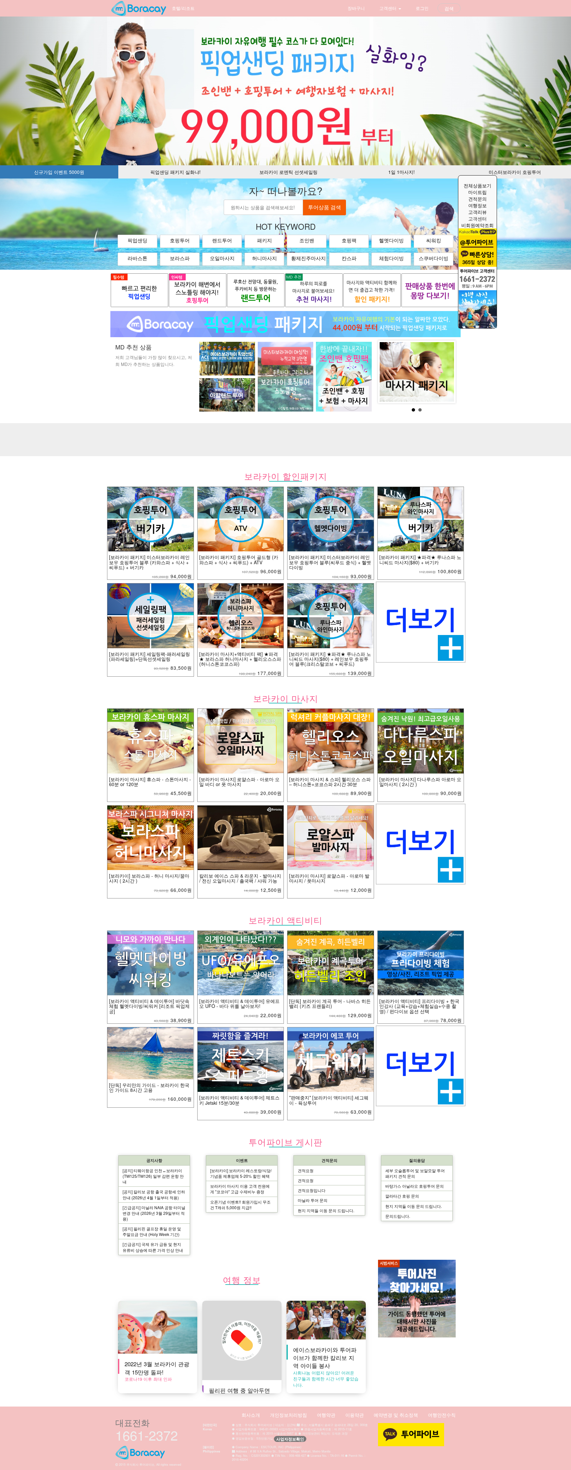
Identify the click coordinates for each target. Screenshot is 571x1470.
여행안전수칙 (442, 1414)
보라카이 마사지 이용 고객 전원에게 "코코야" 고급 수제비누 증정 (240, 1188)
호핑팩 (349, 240)
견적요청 (306, 1170)
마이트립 (477, 192)
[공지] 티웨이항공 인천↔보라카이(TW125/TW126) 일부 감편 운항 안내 (153, 1176)
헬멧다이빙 (391, 240)
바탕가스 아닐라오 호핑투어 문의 (414, 1186)
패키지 (264, 240)
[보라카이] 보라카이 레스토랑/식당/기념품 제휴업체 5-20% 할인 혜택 (241, 1173)
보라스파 (180, 258)
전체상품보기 (477, 185)
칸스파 (349, 258)
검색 (449, 8)
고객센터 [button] (388, 8)
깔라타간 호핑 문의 (402, 1196)
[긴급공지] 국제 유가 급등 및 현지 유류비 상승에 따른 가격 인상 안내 (153, 1246)
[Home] (138, 8)
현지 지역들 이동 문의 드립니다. (326, 1210)
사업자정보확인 (290, 1439)
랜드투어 (222, 240)
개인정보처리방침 (288, 1414)
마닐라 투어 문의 (312, 1200)
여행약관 (326, 1414)
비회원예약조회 (477, 225)
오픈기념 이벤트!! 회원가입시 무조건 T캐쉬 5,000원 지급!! (240, 1204)
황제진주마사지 (308, 258)
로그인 (421, 8)
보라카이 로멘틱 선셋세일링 (288, 172)
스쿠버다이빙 (433, 258)
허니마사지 (264, 258)
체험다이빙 (391, 258)
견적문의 (477, 198)
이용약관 (354, 1414)
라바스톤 (137, 258)
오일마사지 (222, 258)
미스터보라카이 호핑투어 (515, 172)
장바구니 (355, 8)
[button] (43, 91)
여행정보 (477, 205)
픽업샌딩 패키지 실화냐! (175, 172)
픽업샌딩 (137, 240)
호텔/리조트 (183, 8)
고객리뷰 (477, 212)
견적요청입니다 (311, 1190)
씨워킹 (433, 240)
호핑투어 (180, 240)
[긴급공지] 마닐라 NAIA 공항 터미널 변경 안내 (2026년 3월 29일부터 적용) (154, 1213)
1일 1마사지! (401, 172)
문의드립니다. (397, 1216)
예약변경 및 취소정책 (396, 1414)
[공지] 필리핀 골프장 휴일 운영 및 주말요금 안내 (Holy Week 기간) (152, 1231)
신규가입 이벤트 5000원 (59, 172)
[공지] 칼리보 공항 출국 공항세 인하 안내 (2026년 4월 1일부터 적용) (154, 1194)
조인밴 (306, 240)
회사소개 (251, 1414)
